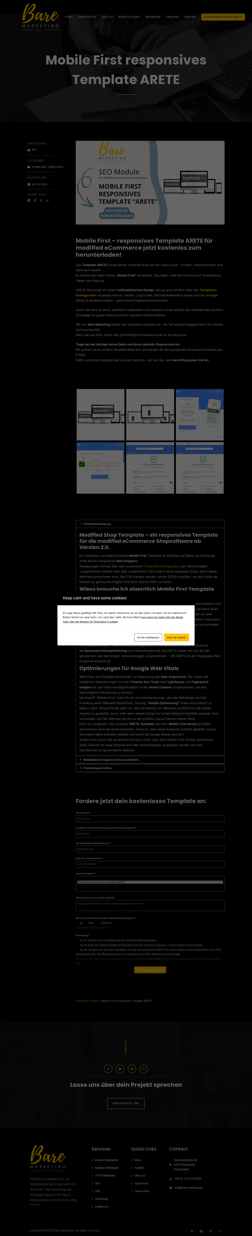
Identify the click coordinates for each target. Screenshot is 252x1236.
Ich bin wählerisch (148, 637)
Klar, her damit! (176, 637)
